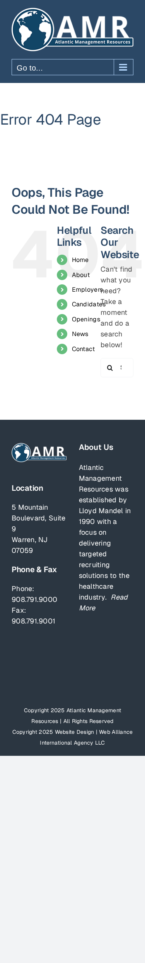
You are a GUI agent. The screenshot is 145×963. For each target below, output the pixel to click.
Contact (83, 349)
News (80, 334)
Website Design (74, 731)
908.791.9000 (34, 599)
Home (80, 260)
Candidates (89, 304)
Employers (87, 290)
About (81, 275)
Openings (86, 319)
